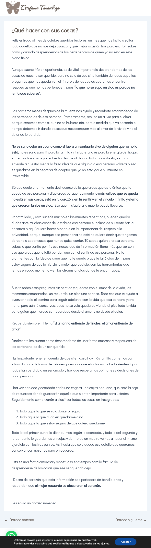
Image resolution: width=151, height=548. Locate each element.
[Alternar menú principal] (142, 7)
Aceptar (126, 542)
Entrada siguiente (131, 519)
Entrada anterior (19, 519)
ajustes (105, 543)
